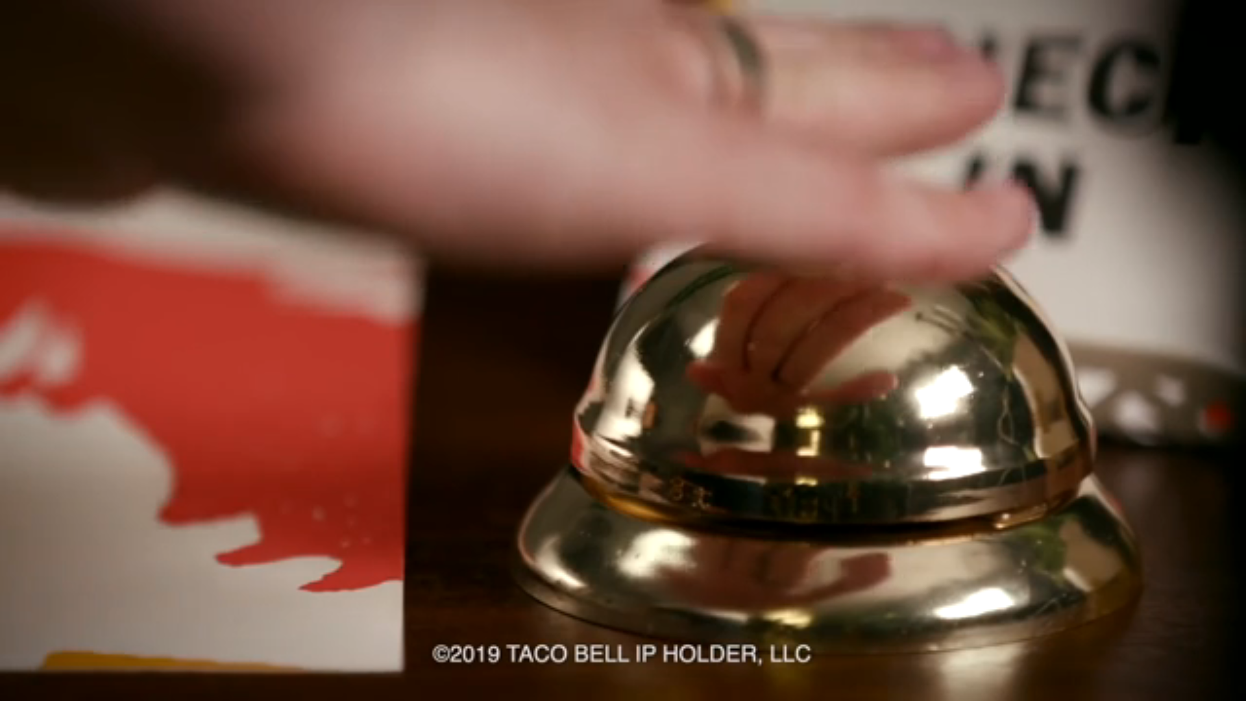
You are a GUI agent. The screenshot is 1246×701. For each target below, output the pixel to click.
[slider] (623, 671)
